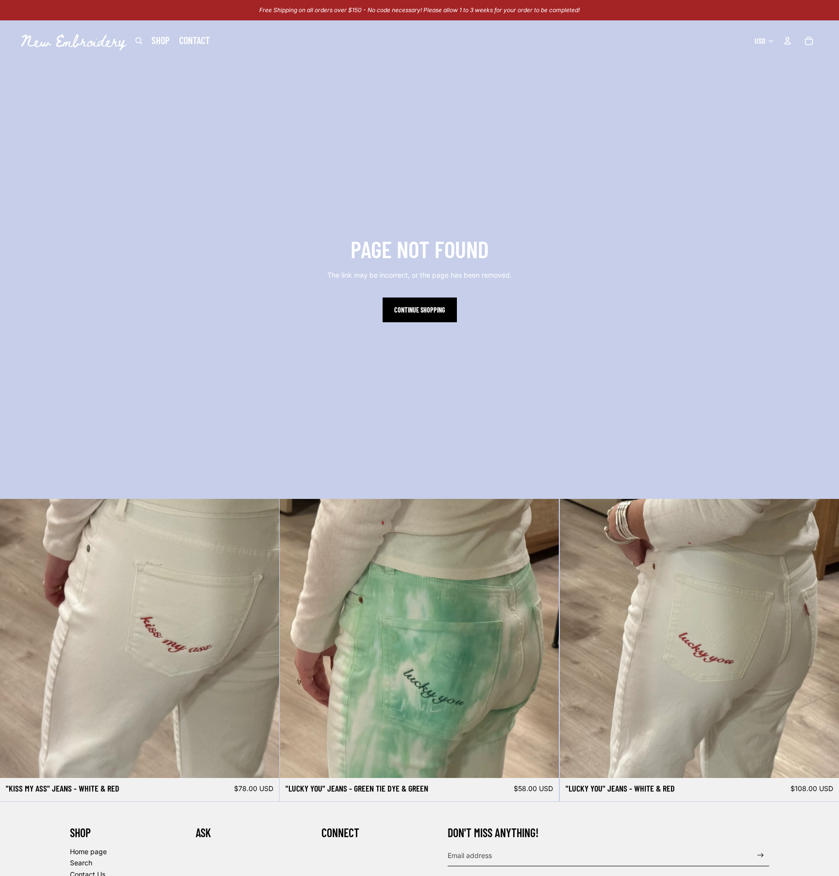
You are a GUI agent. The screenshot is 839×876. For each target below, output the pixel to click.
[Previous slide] (294, 638)
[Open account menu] (787, 40)
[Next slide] (544, 638)
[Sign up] (760, 855)
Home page (88, 851)
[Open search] (139, 40)
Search (81, 863)
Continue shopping (419, 310)
